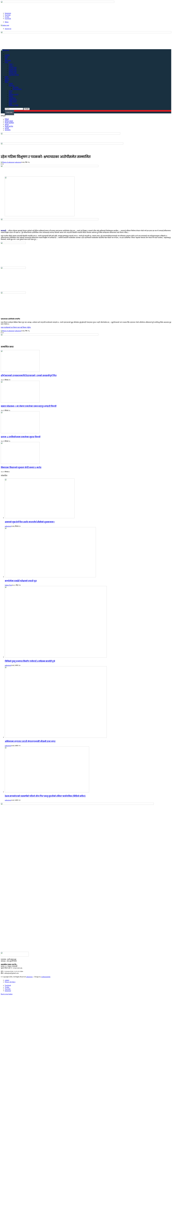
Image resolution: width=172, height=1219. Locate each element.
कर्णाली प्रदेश (13, 73)
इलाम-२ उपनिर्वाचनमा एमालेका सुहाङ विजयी (20, 437)
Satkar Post (8, 585)
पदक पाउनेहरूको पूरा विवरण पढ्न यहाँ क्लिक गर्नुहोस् (16, 327)
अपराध (7, 124)
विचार (6, 57)
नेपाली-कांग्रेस (9, 126)
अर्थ (6, 59)
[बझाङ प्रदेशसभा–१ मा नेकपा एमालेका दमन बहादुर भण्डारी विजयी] (20, 402)
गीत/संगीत (15, 87)
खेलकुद (7, 80)
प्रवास (11, 91)
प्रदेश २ (11, 66)
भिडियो (11, 96)
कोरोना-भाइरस (9, 121)
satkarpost (18, 162)
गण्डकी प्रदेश (12, 69)
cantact (7, 980)
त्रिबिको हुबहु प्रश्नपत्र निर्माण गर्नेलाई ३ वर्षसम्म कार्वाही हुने (30, 661)
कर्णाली (7, 128)
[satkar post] (5, 50)
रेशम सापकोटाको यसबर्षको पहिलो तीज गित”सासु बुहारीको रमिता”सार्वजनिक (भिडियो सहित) (45, 796)
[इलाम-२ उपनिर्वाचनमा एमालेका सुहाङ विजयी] (20, 432)
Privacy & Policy (10, 982)
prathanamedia (45, 977)
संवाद (10, 93)
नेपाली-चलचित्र (9, 123)
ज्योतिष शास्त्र (13, 100)
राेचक (10, 103)
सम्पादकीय (8, 60)
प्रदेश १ (11, 64)
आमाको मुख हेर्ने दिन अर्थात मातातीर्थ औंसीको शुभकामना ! (30, 522)
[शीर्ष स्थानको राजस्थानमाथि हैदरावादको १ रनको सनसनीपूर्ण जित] (20, 371)
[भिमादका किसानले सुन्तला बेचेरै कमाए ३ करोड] (20, 463)
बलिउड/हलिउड (17, 89)
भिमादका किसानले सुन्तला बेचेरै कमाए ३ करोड (21, 467)
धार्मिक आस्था (13, 102)
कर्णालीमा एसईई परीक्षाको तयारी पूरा (21, 581)
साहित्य (7, 78)
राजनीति (7, 55)
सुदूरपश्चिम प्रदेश (14, 75)
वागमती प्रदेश (13, 68)
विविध (6, 82)
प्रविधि (11, 84)
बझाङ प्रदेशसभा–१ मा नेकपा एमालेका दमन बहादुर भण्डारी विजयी (28, 406)
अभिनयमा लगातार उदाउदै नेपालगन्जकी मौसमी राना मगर (30, 741)
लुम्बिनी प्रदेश (13, 71)
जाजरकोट (8, 130)
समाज (6, 77)
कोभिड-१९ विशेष (13, 105)
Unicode (9, 112)
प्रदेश (6, 62)
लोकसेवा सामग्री (13, 94)
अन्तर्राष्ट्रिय (12, 98)
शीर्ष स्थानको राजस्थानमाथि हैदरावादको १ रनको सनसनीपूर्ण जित (29, 375)
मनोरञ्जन (11, 85)
